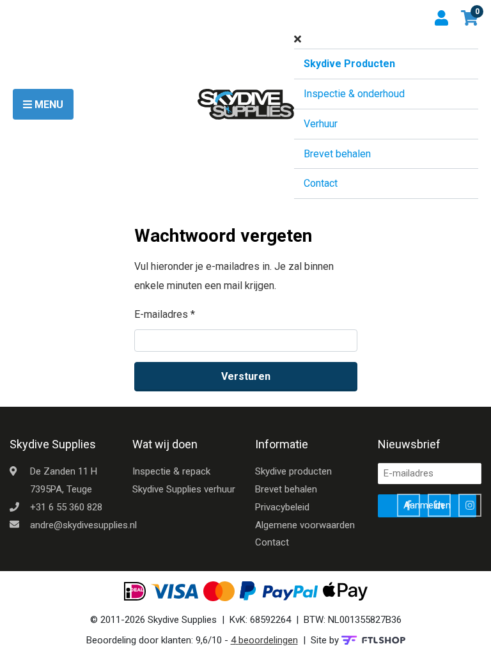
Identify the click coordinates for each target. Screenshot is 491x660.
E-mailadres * (164, 314)
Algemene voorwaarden (305, 525)
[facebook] (408, 505)
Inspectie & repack (171, 471)
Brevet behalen (337, 154)
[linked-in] (439, 505)
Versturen (245, 376)
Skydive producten (293, 471)
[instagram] (469, 505)
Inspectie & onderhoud (354, 94)
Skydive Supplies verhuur (183, 489)
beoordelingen (264, 640)
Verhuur (321, 124)
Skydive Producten (349, 64)
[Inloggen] (443, 18)
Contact (321, 183)
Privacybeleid (282, 507)
